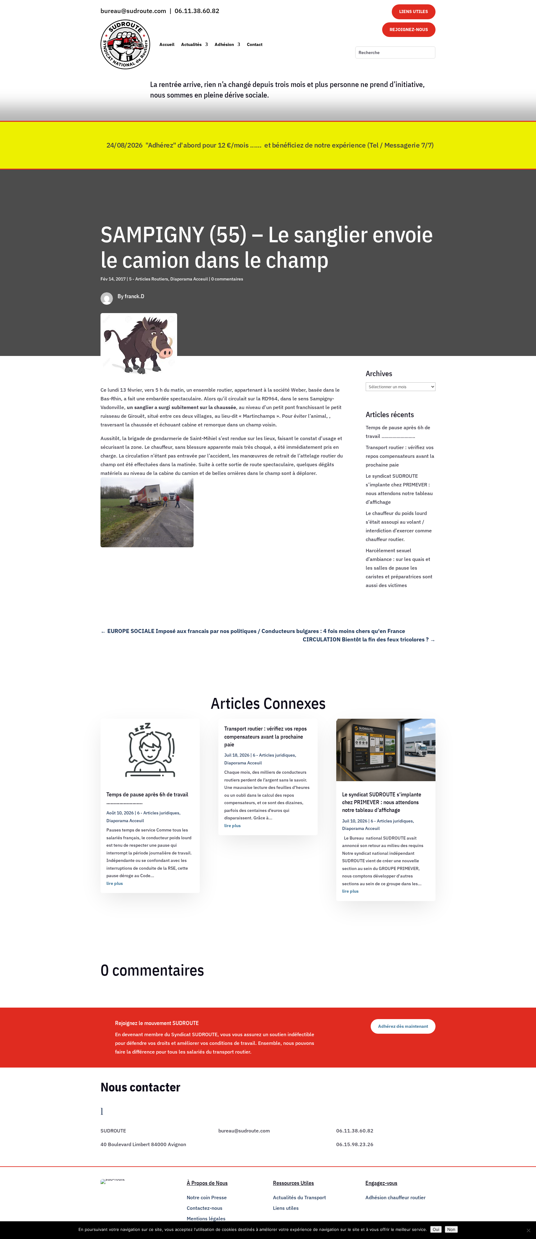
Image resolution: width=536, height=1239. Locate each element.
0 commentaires (227, 279)
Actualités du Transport (299, 1197)
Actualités (191, 44)
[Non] (528, 1230)
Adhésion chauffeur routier (395, 1197)
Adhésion (224, 44)
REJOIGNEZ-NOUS (409, 29)
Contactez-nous (204, 1208)
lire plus (114, 883)
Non (451, 1229)
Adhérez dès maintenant (403, 1026)
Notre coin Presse (207, 1197)
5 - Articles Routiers (148, 279)
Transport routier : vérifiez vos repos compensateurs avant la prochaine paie (400, 456)
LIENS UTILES (413, 11)
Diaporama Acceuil (189, 279)
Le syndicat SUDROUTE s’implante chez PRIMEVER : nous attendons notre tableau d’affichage (381, 802)
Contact (254, 44)
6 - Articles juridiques (158, 813)
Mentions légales (206, 1218)
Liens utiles (286, 1208)
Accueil (166, 44)
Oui (436, 1229)
